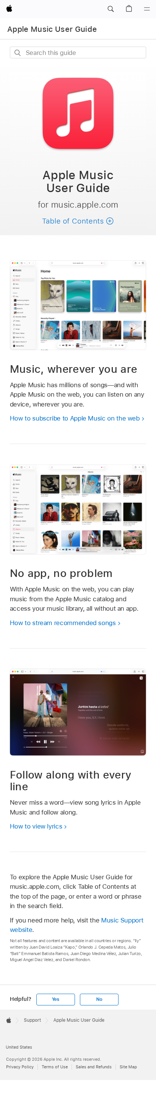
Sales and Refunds (94, 1066)
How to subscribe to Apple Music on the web (75, 418)
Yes (55, 999)
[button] (110, 9)
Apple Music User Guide (52, 29)
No (99, 999)
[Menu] (147, 9)
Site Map (128, 1066)
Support (32, 1020)
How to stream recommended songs (63, 623)
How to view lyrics (36, 826)
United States (19, 1047)
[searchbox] (78, 52)
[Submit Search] (18, 53)
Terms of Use (55, 1066)
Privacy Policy (20, 1066)
